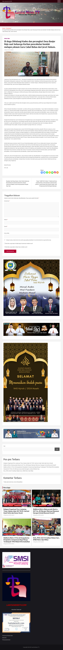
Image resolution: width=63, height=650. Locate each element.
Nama (6, 219)
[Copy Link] (49, 172)
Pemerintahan (17, 505)
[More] (57, 172)
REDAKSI (4, 637)
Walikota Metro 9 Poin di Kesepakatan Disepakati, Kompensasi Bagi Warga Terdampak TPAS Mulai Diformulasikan (31, 467)
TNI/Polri (41, 534)
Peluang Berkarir (6, 639)
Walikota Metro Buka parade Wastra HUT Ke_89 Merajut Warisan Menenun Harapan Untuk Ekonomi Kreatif (29, 465)
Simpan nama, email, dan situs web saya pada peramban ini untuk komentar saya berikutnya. (28, 240)
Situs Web (6, 233)
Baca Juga (6, 487)
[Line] (52, 172)
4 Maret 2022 (7, 49)
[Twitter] (44, 172)
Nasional (11, 505)
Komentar (7, 201)
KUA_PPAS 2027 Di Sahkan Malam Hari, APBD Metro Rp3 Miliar (18, 471)
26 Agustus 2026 (7, 515)
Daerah (5, 505)
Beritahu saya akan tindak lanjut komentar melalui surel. (19, 243)
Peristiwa (7, 38)
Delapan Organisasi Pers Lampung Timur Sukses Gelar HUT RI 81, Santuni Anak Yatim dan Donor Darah (28, 463)
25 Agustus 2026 (36, 515)
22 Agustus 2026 (36, 541)
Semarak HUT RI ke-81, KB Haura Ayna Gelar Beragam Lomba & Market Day (21, 469)
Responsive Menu (59, 1)
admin (12, 49)
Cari (4, 446)
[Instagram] (55, 172)
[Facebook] (42, 172)
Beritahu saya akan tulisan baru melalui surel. (16, 247)
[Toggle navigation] (4, 24)
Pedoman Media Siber (7, 635)
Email (5, 226)
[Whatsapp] (47, 172)
